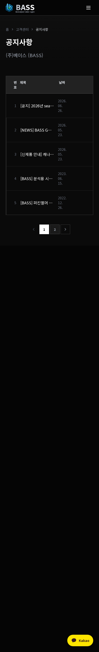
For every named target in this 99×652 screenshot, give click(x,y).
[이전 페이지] (33, 229)
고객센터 (22, 29)
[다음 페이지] (65, 229)
